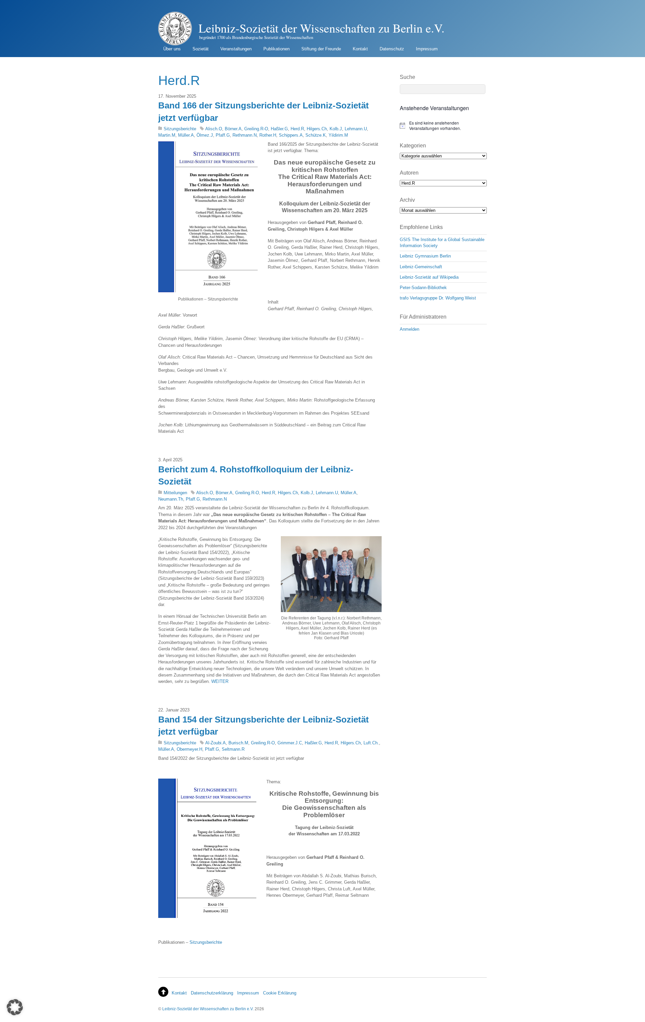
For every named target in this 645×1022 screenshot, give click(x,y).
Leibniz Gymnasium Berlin (425, 256)
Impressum (427, 48)
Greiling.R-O (256, 128)
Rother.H (267, 135)
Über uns (172, 48)
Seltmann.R (233, 749)
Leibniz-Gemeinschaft (421, 266)
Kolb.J (336, 128)
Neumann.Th (170, 499)
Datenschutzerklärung (212, 992)
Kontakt (360, 48)
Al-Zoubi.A (215, 742)
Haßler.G (279, 128)
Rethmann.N (244, 135)
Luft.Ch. (371, 742)
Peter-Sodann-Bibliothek (423, 287)
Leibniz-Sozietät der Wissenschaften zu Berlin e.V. (208, 1009)
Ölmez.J (205, 135)
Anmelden (409, 329)
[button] (15, 1007)
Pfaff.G (223, 135)
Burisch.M (238, 742)
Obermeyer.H (189, 749)
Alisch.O (213, 128)
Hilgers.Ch (317, 128)
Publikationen (276, 48)
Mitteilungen (175, 492)
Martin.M (166, 135)
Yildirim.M (338, 135)
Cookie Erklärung (279, 992)
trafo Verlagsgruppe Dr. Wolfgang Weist (438, 297)
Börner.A (233, 128)
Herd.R (297, 128)
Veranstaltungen (236, 48)
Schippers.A (291, 135)
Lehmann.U (356, 128)
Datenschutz (392, 48)
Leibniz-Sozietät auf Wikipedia (429, 277)
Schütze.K (315, 135)
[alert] (443, 125)
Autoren (409, 173)
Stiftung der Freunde (321, 48)
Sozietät (200, 48)
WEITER (219, 681)
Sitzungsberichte (180, 128)
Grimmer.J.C (289, 742)
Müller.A (186, 135)
